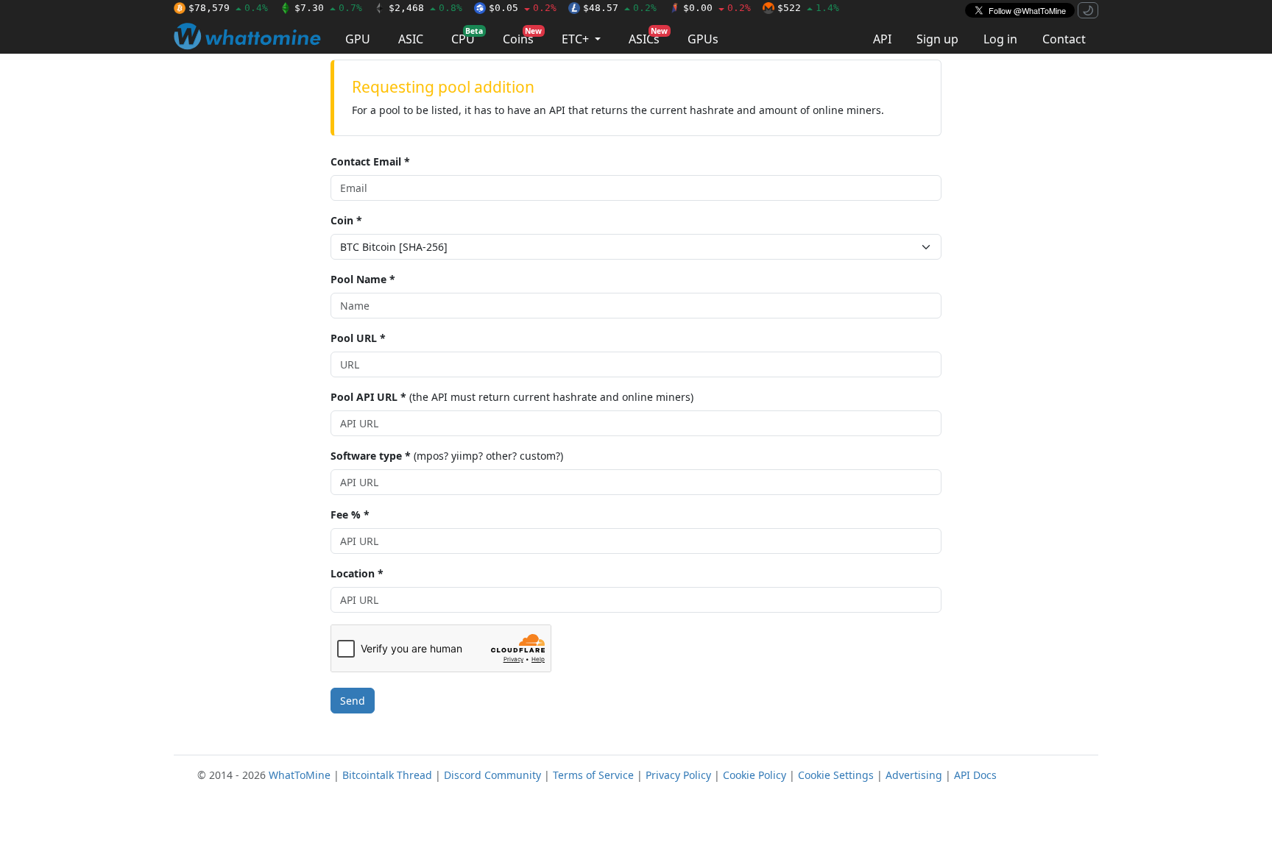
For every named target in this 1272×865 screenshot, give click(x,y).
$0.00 (717, 7)
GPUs (703, 39)
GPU (357, 39)
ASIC (410, 39)
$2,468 (425, 7)
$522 (808, 7)
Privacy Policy (678, 775)
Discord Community (492, 775)
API (882, 39)
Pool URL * (358, 338)
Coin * (346, 220)
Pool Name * (363, 279)
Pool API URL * (368, 397)
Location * (357, 573)
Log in (1000, 39)
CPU (467, 36)
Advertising (914, 775)
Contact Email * (370, 161)
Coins (522, 36)
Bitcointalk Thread (387, 775)
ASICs (648, 36)
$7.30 (328, 7)
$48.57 (620, 7)
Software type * (371, 456)
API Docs (975, 775)
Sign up (937, 39)
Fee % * (350, 515)
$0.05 (522, 7)
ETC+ (577, 39)
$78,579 (228, 7)
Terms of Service (593, 775)
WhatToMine (300, 775)
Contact (1064, 39)
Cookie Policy (754, 775)
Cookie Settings (836, 775)
